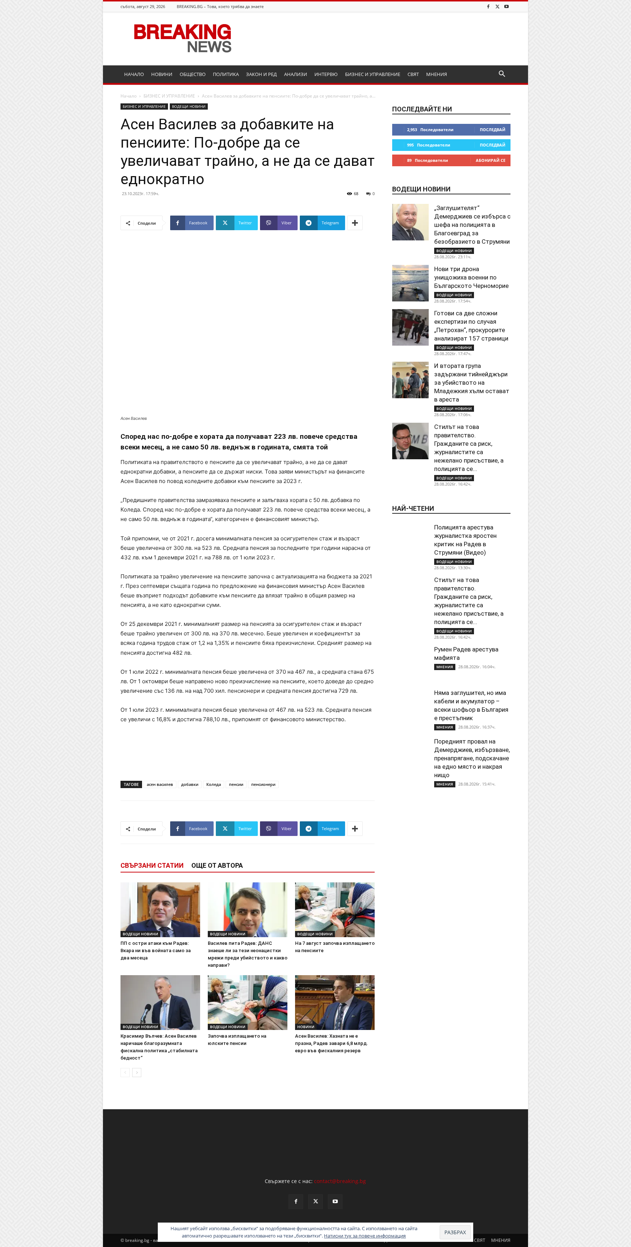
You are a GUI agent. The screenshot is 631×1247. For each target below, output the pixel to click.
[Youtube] (506, 6)
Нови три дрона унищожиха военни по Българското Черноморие (471, 277)
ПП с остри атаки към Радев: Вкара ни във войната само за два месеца (156, 950)
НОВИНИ (161, 74)
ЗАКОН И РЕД (261, 74)
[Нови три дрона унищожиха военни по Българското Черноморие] (410, 283)
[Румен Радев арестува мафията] (410, 663)
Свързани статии (152, 865)
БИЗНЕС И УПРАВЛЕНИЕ (372, 74)
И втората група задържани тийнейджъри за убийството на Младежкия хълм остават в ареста (471, 382)
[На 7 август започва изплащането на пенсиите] (335, 909)
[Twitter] (497, 6)
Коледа (213, 784)
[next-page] (136, 1072)
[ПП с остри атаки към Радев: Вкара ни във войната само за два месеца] (160, 909)
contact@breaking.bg (340, 1181)
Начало (129, 96)
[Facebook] (488, 6)
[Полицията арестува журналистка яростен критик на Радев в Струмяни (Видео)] (410, 541)
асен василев (160, 784)
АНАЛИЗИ (295, 74)
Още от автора (217, 865)
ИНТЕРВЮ (326, 74)
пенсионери (263, 784)
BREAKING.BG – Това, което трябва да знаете (220, 6)
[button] (501, 74)
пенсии (236, 784)
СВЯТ (413, 74)
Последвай (492, 129)
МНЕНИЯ (436, 74)
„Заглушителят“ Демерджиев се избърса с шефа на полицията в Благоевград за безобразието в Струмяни (472, 224)
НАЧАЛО (134, 74)
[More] (355, 223)
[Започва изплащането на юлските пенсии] (247, 1002)
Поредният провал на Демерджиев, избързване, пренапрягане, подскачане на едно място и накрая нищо (472, 758)
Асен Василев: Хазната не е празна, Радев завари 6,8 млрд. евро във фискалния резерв (331, 1043)
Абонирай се (490, 160)
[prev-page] (125, 1072)
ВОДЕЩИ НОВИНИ (189, 106)
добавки (189, 784)
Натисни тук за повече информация (365, 1235)
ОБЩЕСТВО (193, 74)
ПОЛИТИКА (226, 74)
